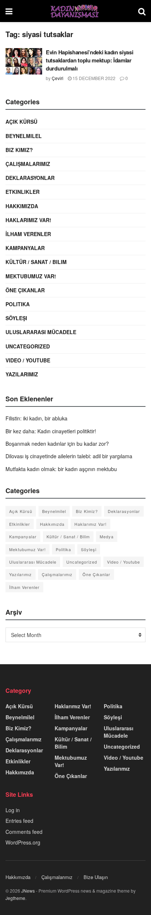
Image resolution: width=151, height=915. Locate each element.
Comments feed (24, 831)
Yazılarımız (21, 374)
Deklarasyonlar (30, 177)
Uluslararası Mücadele (40, 332)
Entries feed (19, 820)
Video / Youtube (27, 360)
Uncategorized (27, 346)
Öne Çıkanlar (25, 290)
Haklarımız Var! (28, 220)
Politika (17, 304)
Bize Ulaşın (96, 877)
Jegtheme (15, 898)
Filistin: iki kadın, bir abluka (36, 418)
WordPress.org (22, 842)
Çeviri (57, 78)
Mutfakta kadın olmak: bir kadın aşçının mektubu (61, 469)
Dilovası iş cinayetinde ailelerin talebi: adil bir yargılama (68, 456)
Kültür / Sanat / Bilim (36, 261)
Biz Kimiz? (19, 149)
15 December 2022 (93, 78)
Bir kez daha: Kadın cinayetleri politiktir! (50, 431)
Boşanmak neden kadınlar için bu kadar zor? (57, 443)
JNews (28, 890)
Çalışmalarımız (27, 163)
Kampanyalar (25, 248)
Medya (107, 536)
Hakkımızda (21, 206)
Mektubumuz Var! (30, 276)
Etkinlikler (22, 191)
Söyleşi (16, 318)
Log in (12, 810)
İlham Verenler (28, 234)
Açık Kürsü (21, 121)
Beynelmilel (23, 136)
